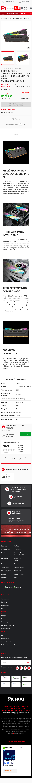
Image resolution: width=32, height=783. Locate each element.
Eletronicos (4, 558)
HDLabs (22, 733)
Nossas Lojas (5, 605)
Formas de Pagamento (7, 625)
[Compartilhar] (24, 124)
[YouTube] (29, 668)
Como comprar (5, 622)
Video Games (5, 567)
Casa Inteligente (6, 571)
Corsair (7, 89)
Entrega (3, 616)
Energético (4, 574)
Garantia (3, 619)
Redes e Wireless (19, 567)
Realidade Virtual (18, 574)
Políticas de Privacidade (8, 645)
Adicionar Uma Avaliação (25, 434)
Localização (4, 602)
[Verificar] (7, 748)
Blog (2, 608)
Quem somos (5, 599)
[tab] (7, 58)
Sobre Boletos (5, 628)
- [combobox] (3, 432)
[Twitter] (25, 668)
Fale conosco (5, 639)
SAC (2, 635)
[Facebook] (17, 668)
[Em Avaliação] (9, 758)
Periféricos (17, 546)
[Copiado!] (20, 124)
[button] (13, 119)
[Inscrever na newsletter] (28, 662)
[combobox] (12, 8)
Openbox (3, 578)
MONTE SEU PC (24, 13)
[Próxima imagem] (28, 35)
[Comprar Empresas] (16, 531)
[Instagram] (21, 668)
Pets (15, 578)
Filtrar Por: (5, 430)
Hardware (4, 546)
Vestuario (16, 564)
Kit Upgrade (17, 549)
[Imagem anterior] (3, 35)
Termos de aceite (6, 642)
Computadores (5, 549)
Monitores (4, 553)
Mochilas (4, 564)
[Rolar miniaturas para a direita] (29, 58)
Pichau (17, 733)
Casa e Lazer (17, 571)
